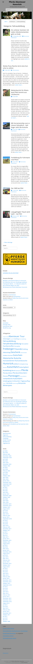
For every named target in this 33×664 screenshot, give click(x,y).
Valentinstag (15, 383)
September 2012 (7, 601)
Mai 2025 (5, 461)
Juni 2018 (5, 522)
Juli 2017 (5, 532)
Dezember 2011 (7, 613)
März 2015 (5, 558)
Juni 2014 (5, 570)
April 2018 (5, 525)
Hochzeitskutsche (21, 361)
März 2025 (5, 462)
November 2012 (7, 600)
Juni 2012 (5, 606)
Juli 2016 (5, 545)
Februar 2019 (6, 515)
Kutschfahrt (13, 366)
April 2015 (5, 557)
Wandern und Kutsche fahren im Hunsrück (14, 280)
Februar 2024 (6, 471)
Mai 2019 (5, 512)
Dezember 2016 (7, 540)
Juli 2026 (5, 451)
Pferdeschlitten (7, 373)
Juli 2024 (5, 467)
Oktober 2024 (6, 466)
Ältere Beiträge (7, 242)
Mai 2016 (5, 547)
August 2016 (6, 543)
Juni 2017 (5, 533)
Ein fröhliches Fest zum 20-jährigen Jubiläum (15, 282)
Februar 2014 (6, 576)
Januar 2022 (6, 480)
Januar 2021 (6, 494)
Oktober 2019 (6, 507)
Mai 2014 (5, 571)
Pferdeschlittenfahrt (20, 373)
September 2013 (7, 585)
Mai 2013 (5, 590)
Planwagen (14, 375)
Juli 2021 (5, 487)
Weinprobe (22, 383)
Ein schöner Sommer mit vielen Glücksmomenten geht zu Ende (20, 32)
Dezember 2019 (7, 504)
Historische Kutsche (12, 358)
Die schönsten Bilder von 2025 (11, 285)
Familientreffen (8, 346)
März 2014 (5, 575)
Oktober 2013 (6, 583)
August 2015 (6, 553)
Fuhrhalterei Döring (8, 636)
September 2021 (7, 484)
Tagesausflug (25, 381)
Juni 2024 (5, 469)
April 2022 (5, 477)
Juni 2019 (5, 510)
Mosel (13, 370)
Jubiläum (16, 364)
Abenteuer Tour (17, 336)
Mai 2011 (5, 619)
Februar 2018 (6, 527)
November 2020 (7, 495)
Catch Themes (24, 662)
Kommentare (12, 295)
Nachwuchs (18, 370)
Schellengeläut (7, 381)
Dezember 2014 (7, 563)
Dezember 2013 (7, 580)
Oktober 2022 (6, 476)
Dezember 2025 (7, 456)
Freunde (18, 349)
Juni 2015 (5, 555)
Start (6, 21)
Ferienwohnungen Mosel (9, 638)
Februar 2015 (6, 560)
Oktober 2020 (6, 497)
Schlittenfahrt (16, 381)
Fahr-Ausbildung (22, 339)
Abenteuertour (7, 433)
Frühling (25, 349)
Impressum (5, 653)
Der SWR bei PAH (17, 188)
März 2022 (5, 479)
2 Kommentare (15, 70)
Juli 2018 (5, 520)
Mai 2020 (5, 499)
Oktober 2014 (6, 565)
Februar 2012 (6, 610)
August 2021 (6, 485)
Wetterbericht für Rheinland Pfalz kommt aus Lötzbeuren (20, 92)
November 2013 (7, 581)
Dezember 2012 (7, 598)
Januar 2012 (6, 611)
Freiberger (8, 348)
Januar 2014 (6, 578)
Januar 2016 (6, 550)
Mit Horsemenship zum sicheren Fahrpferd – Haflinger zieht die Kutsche (20, 125)
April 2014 (5, 573)
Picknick (5, 376)
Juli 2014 (5, 568)
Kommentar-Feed (7, 326)
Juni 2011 (5, 618)
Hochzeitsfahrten (8, 361)
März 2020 (5, 502)
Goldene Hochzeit (8, 355)
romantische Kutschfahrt (12, 378)
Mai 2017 (5, 535)
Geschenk (15, 352)
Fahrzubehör (24, 344)
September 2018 (7, 519)
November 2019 (7, 505)
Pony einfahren (23, 376)
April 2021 (5, 492)
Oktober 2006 (6, 621)
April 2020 (5, 500)
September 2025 (7, 457)
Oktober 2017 (6, 530)
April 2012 (5, 608)
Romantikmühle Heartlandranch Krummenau (15, 631)
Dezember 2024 (7, 464)
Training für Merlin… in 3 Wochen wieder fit (14, 284)
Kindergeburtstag (23, 364)
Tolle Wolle (9, 383)
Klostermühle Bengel (8, 628)
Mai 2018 (5, 524)
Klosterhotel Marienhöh (9, 633)
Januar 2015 (6, 562)
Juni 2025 (5, 459)
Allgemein (5, 435)
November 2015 (7, 552)
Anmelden (5, 323)
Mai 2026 (5, 452)
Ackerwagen (6, 339)
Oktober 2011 (6, 615)
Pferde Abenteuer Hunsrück (18, 661)
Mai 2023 (5, 474)
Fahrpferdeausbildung (12, 343)
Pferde (24, 370)
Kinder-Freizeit (7, 440)
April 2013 (5, 591)
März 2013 (5, 593)
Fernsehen (17, 346)
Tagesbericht (6, 443)
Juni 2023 (5, 472)
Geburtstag (6, 352)
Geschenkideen (24, 352)
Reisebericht (6, 441)
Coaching (16, 339)
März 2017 (5, 537)
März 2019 (5, 514)
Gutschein (17, 355)
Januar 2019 (6, 517)
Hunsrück (8, 363)
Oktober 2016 (6, 542)
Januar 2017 (6, 538)
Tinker (4, 383)
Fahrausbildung (9, 341)
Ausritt (11, 339)
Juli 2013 (5, 586)
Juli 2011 (5, 616)
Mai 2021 (5, 490)
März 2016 (5, 548)
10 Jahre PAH (5, 336)
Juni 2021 (5, 489)
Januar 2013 (6, 596)
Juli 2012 (5, 605)
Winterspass (7, 385)
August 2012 (6, 603)
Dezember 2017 (7, 528)
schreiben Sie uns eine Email (10, 273)
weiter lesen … (19, 85)
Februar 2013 (6, 595)
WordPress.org (7, 328)
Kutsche (5, 367)
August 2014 (6, 567)
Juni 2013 (5, 588)
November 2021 (7, 482)
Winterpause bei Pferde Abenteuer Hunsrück (15, 287)
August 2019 (6, 509)
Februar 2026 (6, 454)
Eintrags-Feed (6, 324)
